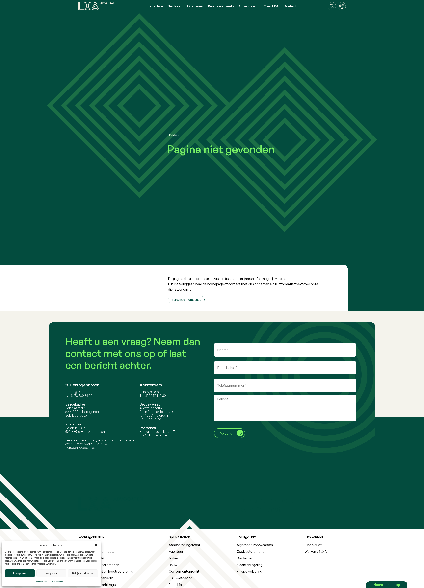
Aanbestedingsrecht (184, 545)
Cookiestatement (42, 581)
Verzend (226, 433)
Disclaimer (245, 558)
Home (172, 135)
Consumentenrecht (184, 571)
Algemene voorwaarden (255, 545)
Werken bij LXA (316, 551)
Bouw (173, 565)
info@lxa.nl (77, 392)
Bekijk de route (76, 415)
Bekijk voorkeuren (83, 573)
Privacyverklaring (58, 581)
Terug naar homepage (186, 299)
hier (75, 440)
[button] (96, 545)
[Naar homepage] (111, 6)
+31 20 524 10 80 (154, 395)
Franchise (176, 585)
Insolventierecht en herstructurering (105, 571)
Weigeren (51, 573)
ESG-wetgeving (180, 578)
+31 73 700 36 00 (80, 395)
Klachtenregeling (250, 565)
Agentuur (176, 551)
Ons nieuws (313, 545)
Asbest (174, 558)
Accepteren (20, 573)
